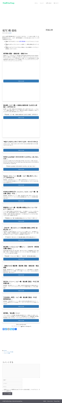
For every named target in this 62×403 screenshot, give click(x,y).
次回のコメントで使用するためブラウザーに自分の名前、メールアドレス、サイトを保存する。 (22, 390)
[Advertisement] (31, 15)
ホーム (36, 3)
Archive (5, 350)
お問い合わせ (48, 3)
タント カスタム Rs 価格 (8, 351)
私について (56, 3)
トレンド (42, 3)
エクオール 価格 (7, 353)
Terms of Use (50, 401)
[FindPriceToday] (8, 3)
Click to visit (21, 81)
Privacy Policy (57, 401)
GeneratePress (19, 401)
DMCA (44, 401)
